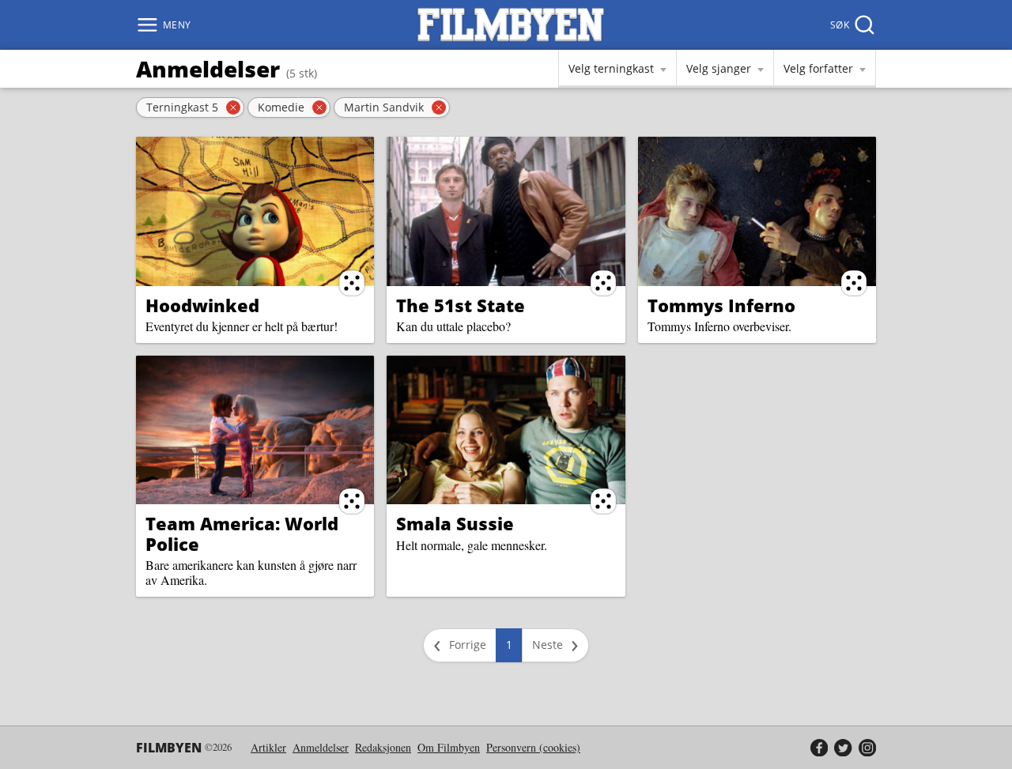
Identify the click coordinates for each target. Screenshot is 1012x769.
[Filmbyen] (511, 25)
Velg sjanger (718, 68)
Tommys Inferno (721, 305)
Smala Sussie (455, 523)
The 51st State (460, 305)
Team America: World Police (241, 533)
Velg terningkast (611, 68)
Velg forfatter (818, 68)
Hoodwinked (202, 305)
